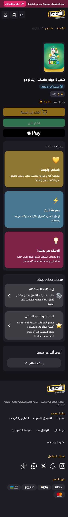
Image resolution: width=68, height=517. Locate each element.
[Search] (14, 15)
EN (22, 14)
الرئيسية (61, 28)
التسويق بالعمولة (42, 418)
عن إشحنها (59, 430)
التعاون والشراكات (19, 418)
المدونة (61, 418)
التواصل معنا (42, 430)
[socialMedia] (62, 466)
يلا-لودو (49, 28)
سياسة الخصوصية (21, 430)
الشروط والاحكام (56, 442)
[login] (5, 15)
